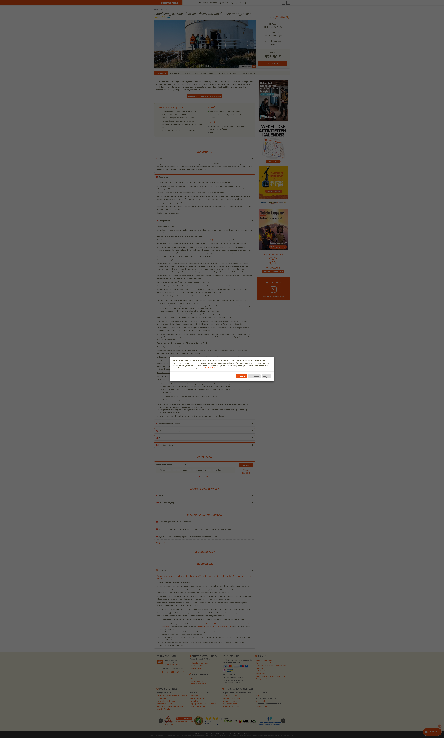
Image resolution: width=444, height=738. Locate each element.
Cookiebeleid (210, 368)
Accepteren (241, 376)
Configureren (254, 376)
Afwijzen (266, 376)
